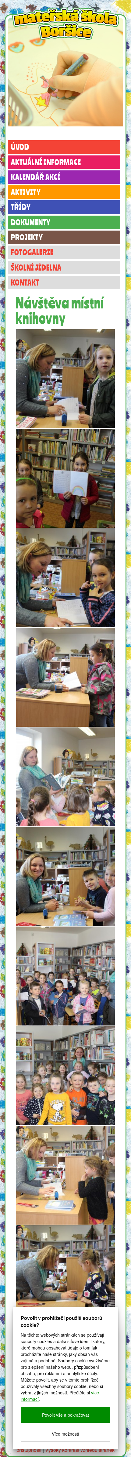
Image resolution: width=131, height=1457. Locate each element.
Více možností (65, 1434)
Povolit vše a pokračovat (65, 1415)
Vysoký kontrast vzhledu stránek (80, 1449)
